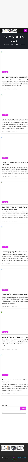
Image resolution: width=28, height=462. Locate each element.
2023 (12, 44)
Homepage (6, 44)
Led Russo (14, 457)
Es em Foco (14, 89)
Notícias (5, 72)
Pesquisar (4, 405)
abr (17, 44)
